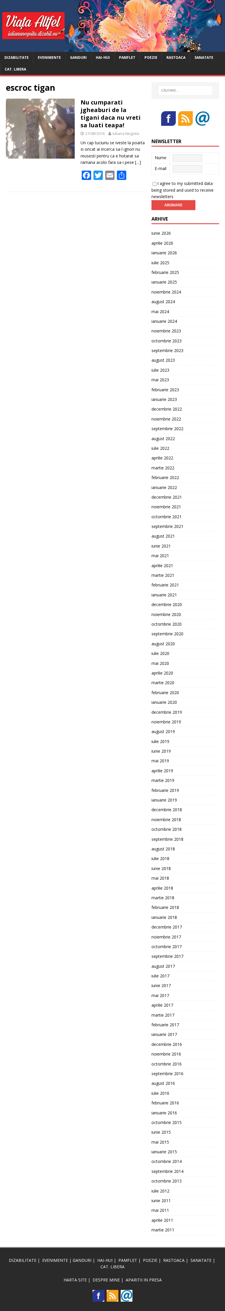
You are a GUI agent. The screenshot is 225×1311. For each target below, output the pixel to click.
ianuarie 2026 (164, 252)
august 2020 (163, 643)
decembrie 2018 (166, 809)
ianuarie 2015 (164, 1151)
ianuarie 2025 (164, 282)
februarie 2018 (165, 907)
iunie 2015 (161, 1132)
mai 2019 (160, 760)
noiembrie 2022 (166, 419)
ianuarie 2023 (164, 399)
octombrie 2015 (166, 1122)
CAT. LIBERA (15, 69)
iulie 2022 (160, 448)
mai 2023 (160, 379)
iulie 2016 (160, 1093)
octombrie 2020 (166, 624)
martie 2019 (162, 780)
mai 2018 (160, 878)
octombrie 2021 (166, 516)
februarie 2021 (165, 585)
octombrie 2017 (166, 946)
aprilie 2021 (162, 565)
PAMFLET (127, 57)
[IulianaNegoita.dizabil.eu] (112, 48)
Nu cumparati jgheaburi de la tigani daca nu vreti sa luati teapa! (111, 113)
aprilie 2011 (162, 1220)
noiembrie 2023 (166, 331)
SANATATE (204, 57)
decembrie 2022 (166, 409)
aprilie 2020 (162, 673)
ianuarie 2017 (164, 1034)
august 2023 (163, 360)
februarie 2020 (165, 692)
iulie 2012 (160, 1191)
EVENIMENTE (49, 57)
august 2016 (163, 1083)
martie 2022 (162, 468)
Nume (160, 157)
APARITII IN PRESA (144, 1280)
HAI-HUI (103, 57)
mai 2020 (160, 663)
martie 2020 (162, 682)
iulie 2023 (160, 370)
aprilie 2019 (162, 770)
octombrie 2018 (166, 829)
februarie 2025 (165, 272)
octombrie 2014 (166, 1161)
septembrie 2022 (167, 428)
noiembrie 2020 (166, 614)
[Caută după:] (185, 90)
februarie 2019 (165, 790)
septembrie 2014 (167, 1171)
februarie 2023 (165, 389)
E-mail (160, 168)
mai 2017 (160, 995)
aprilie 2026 (162, 243)
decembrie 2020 (166, 604)
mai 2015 (160, 1142)
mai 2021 (160, 555)
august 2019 (163, 731)
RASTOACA (175, 57)
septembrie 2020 (167, 633)
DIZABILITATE (16, 57)
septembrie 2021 (167, 526)
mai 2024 (160, 311)
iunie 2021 (161, 546)
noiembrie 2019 (166, 722)
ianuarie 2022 (164, 487)
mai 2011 (160, 1210)
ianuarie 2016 (164, 1113)
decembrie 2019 (166, 712)
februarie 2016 (165, 1103)
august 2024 (163, 301)
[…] (138, 162)
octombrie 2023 (166, 341)
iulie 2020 (160, 653)
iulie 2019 (160, 741)
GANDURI (78, 57)
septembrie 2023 (167, 350)
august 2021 (163, 536)
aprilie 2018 (162, 888)
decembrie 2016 (166, 1044)
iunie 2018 (161, 868)
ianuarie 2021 (164, 595)
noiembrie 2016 (166, 1054)
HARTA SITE (75, 1280)
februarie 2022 (165, 477)
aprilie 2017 (162, 1005)
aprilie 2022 (162, 458)
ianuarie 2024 (164, 321)
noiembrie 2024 (166, 292)
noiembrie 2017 (166, 937)
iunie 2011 (161, 1200)
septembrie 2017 (167, 956)
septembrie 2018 (167, 839)
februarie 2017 (165, 1024)
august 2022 (163, 438)
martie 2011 (162, 1230)
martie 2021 (162, 575)
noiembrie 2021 (166, 506)
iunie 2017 (161, 985)
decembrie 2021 (166, 497)
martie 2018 (162, 897)
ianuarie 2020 (164, 702)
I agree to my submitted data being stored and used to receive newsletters (182, 190)
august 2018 (163, 849)
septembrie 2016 (167, 1073)
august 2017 (163, 966)
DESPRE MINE (106, 1280)
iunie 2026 (161, 233)
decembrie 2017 (166, 927)
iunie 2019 (161, 751)
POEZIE (150, 57)
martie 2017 (162, 1015)
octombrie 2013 (166, 1181)
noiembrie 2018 (166, 819)
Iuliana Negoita (125, 133)
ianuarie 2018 (164, 917)
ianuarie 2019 (164, 800)
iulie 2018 (160, 858)
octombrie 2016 (166, 1064)
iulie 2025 (160, 262)
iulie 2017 (160, 976)
